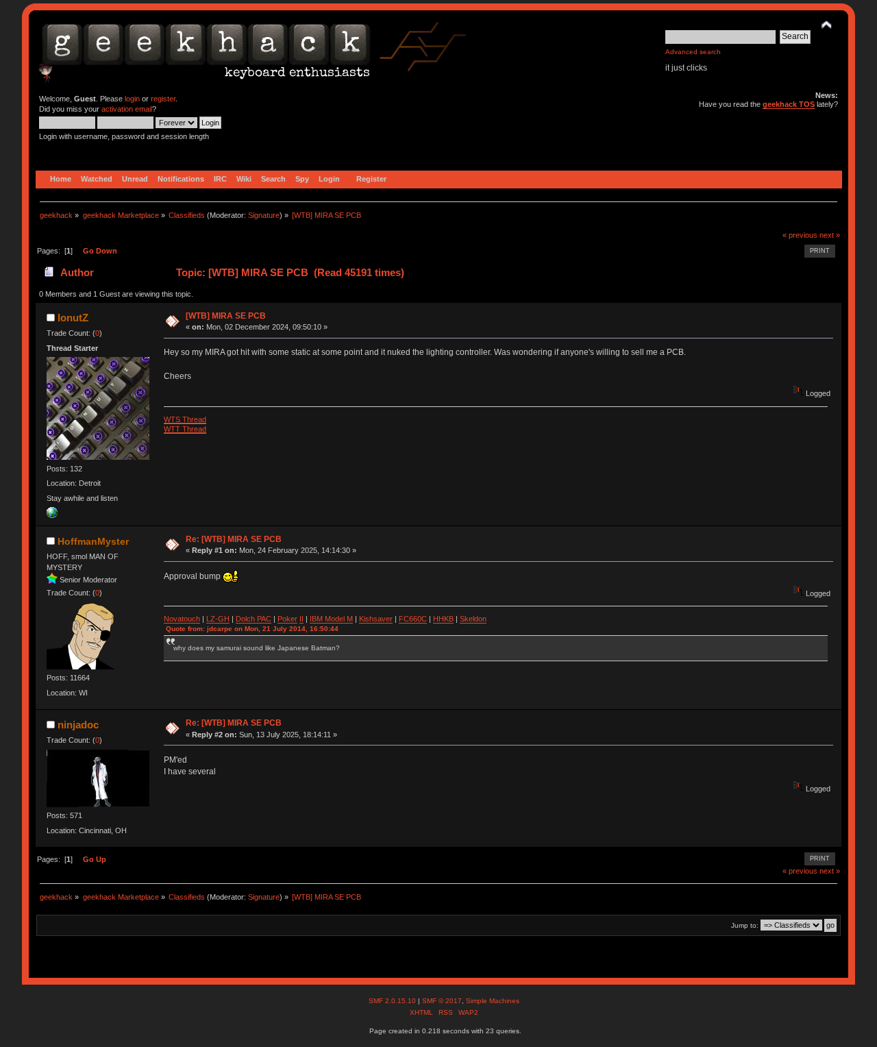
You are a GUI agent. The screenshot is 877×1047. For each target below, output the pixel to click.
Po (281, 619)
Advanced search (693, 52)
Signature (264, 215)
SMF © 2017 (442, 1001)
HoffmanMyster (93, 541)
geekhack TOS (789, 104)
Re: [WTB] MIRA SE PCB (234, 539)
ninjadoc (78, 724)
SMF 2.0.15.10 (393, 1001)
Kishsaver (376, 619)
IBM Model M (331, 619)
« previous (799, 235)
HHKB (443, 619)
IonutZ (73, 317)
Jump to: (744, 925)
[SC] (52, 515)
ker (291, 619)
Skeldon (473, 619)
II (301, 619)
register (163, 99)
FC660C (413, 619)
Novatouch (182, 619)
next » (829, 235)
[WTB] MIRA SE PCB (226, 316)
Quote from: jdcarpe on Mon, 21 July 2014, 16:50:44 (252, 628)
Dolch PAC (253, 619)
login (132, 99)
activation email (126, 109)
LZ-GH (218, 619)
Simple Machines (492, 1001)
